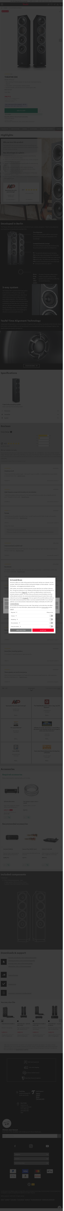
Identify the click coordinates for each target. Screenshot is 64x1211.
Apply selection (20, 630)
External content (15, 626)
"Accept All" (25, 598)
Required (13, 612)
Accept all (43, 630)
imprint (12, 609)
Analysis (13, 616)
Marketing (13, 619)
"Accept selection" (14, 603)
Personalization (14, 623)
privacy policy (45, 607)
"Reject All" (24, 592)
